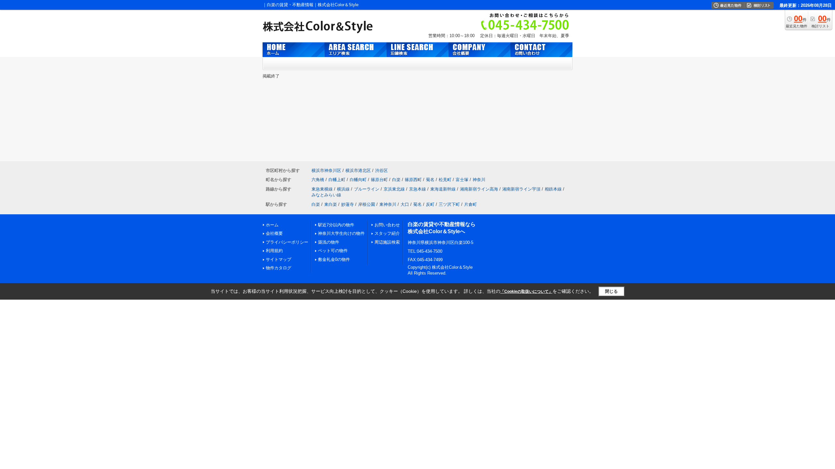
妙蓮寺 (347, 204)
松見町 (445, 179)
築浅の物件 (328, 242)
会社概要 (274, 233)
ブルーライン (366, 189)
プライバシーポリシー (287, 242)
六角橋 (317, 179)
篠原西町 (413, 179)
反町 (430, 204)
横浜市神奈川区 (326, 170)
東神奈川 (387, 204)
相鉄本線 (553, 189)
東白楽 (330, 204)
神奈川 (479, 179)
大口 (405, 204)
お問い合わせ (387, 224)
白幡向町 (358, 179)
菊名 (430, 179)
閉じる (611, 291)
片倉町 (470, 204)
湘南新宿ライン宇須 (521, 189)
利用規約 (274, 250)
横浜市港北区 (358, 170)
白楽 (396, 179)
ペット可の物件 (333, 250)
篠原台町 (379, 179)
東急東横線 (322, 189)
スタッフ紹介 (387, 233)
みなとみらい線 (326, 194)
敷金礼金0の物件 (334, 259)
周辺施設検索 (387, 242)
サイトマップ (278, 259)
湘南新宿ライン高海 (479, 189)
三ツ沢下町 (449, 204)
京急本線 (417, 189)
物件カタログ (278, 267)
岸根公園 (366, 204)
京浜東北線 (394, 189)
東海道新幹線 (443, 189)
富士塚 (462, 179)
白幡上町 (336, 179)
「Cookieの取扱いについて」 (526, 291)
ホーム (272, 224)
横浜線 (343, 189)
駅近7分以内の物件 (336, 224)
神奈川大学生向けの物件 (341, 233)
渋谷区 (381, 170)
